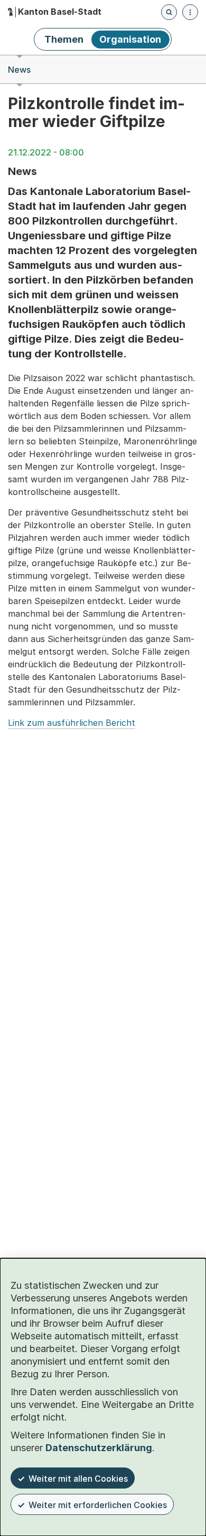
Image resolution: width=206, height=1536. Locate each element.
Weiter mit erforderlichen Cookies (98, 1505)
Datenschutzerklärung (98, 1447)
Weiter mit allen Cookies (78, 1478)
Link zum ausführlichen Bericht (71, 722)
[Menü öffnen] (190, 12)
